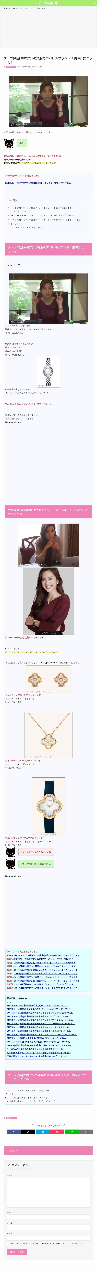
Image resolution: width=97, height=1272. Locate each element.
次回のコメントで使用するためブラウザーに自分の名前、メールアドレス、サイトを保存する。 (48, 1244)
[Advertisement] (48, 28)
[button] (14, 1132)
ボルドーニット (20, 211)
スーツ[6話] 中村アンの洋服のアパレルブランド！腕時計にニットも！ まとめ (45, 220)
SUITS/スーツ (11, 67)
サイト (9, 1233)
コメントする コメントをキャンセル (28, 227)
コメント (14, 224)
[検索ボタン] (94, 3)
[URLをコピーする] (86, 1132)
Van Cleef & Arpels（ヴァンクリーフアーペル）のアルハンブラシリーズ (43, 215)
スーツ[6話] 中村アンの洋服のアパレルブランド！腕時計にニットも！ (42, 208)
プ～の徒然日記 (48, 3)
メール (10, 1223)
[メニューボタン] (3, 3)
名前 (9, 1212)
